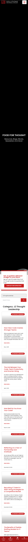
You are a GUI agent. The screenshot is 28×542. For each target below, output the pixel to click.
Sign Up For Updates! (14, 286)
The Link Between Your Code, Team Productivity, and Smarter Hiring (13, 369)
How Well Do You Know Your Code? (12, 409)
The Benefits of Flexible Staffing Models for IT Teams (12, 529)
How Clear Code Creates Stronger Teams (13, 329)
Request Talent (10, 539)
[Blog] (17, 537)
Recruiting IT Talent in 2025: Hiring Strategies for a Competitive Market (14, 490)
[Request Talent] (10, 537)
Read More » (7, 343)
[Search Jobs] (3, 537)
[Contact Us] (24, 537)
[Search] (23, 300)
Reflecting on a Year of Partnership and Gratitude (13, 450)
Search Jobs (3, 539)
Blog (17, 539)
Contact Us (24, 539)
